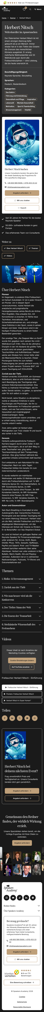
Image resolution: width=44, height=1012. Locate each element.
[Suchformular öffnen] (30, 9)
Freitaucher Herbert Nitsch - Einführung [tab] (23, 687)
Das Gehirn (10, 92)
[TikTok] (20, 898)
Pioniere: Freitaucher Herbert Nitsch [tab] (20, 694)
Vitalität (28, 110)
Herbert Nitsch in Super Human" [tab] (18, 700)
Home (4, 18)
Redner (13, 18)
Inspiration (31, 99)
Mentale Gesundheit (25, 103)
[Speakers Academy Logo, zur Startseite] (6, 9)
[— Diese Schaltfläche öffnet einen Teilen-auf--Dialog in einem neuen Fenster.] (5, 718)
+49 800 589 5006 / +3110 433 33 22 (22, 183)
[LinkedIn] (26, 898)
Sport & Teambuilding (26, 106)
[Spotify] (33, 898)
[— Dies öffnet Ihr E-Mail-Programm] (27, 718)
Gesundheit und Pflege (15, 99)
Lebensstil (10, 103)
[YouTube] (13, 898)
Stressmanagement (13, 110)
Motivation (10, 106)
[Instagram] (6, 898)
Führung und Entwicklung (16, 96)
